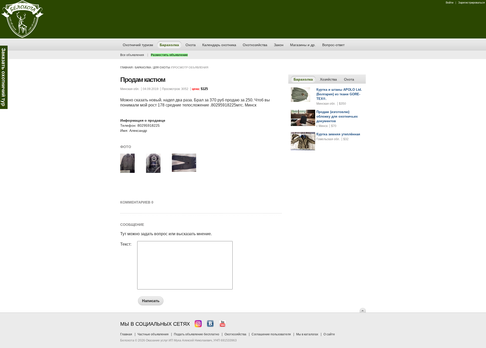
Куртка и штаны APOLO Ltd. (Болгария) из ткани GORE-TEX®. (339, 94)
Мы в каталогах (307, 334)
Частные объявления (153, 334)
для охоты (161, 67)
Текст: (125, 244)
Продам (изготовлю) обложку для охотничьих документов (337, 116)
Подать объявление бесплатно (196, 334)
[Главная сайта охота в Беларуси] (22, 36)
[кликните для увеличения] (127, 172)
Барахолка (143, 67)
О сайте (329, 334)
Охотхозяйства (235, 334)
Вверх (363, 310)
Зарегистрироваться (471, 2)
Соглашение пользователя (271, 334)
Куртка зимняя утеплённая (338, 134)
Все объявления (132, 55)
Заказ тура (4, 77)
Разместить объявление (169, 55)
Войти (449, 2)
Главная (126, 67)
